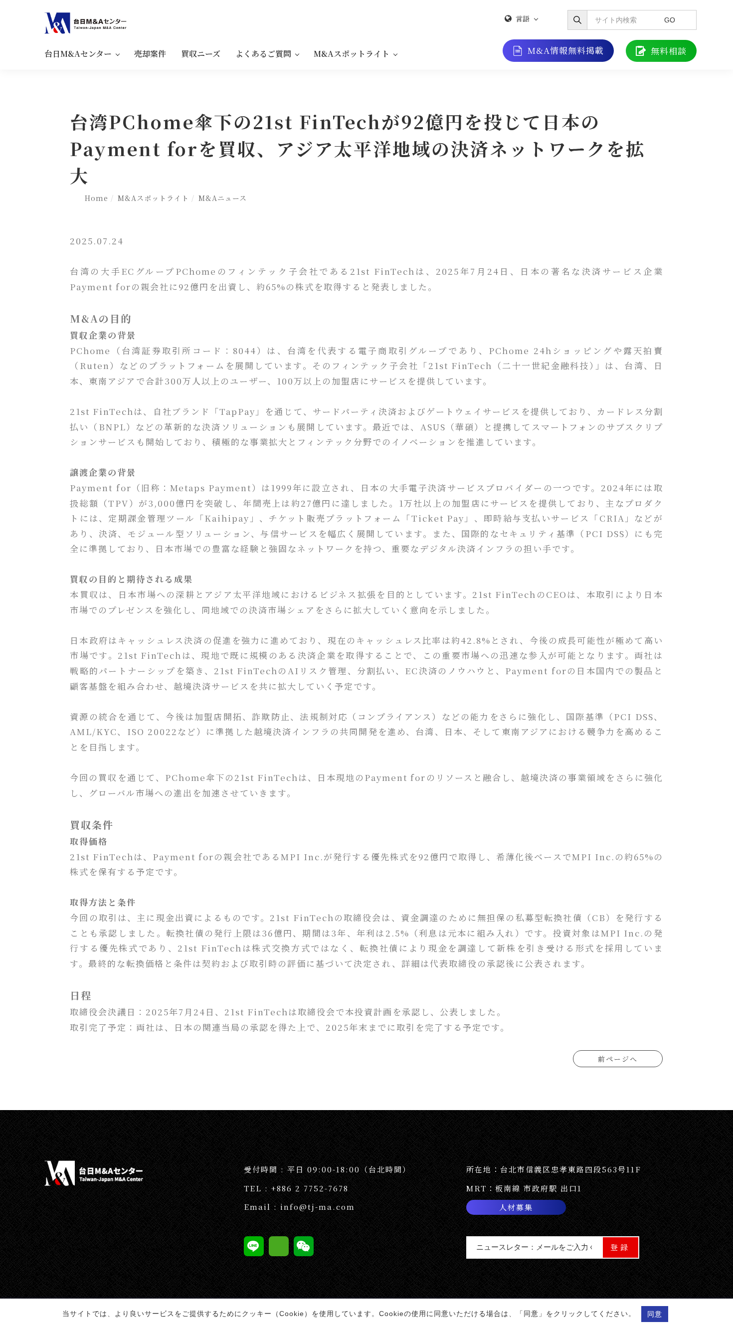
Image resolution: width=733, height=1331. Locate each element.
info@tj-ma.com (317, 1206)
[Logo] (86, 21)
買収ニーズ (200, 53)
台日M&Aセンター (78, 53)
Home (96, 198)
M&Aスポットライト (351, 53)
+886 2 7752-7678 (310, 1188)
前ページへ (618, 1059)
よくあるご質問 (263, 53)
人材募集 (516, 1207)
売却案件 (150, 53)
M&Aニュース (222, 198)
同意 (654, 1314)
